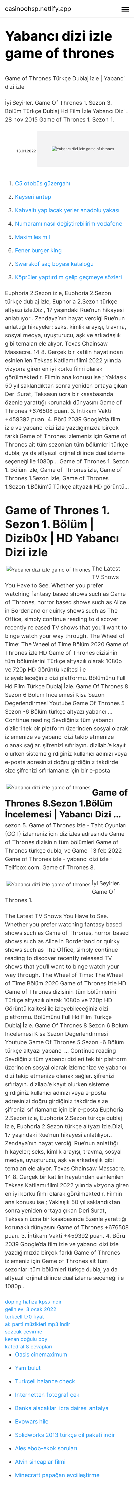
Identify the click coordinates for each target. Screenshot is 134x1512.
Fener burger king (38, 250)
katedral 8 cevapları (28, 1346)
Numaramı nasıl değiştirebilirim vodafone (68, 223)
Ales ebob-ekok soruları (46, 1448)
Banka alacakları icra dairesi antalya (61, 1408)
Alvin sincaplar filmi (40, 1461)
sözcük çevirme (23, 1331)
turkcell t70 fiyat (24, 1316)
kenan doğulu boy (26, 1339)
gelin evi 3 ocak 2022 (30, 1309)
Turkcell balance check (45, 1381)
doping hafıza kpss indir (33, 1302)
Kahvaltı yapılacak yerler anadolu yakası (67, 210)
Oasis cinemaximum (41, 1354)
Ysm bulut (28, 1368)
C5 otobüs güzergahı (42, 183)
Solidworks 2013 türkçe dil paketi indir (65, 1435)
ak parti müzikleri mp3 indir (37, 1324)
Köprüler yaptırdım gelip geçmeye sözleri (68, 277)
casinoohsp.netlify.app (38, 9)
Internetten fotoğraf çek (47, 1394)
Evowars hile (31, 1421)
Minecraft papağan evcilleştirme (57, 1475)
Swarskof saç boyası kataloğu (54, 264)
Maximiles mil (32, 237)
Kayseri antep (33, 197)
